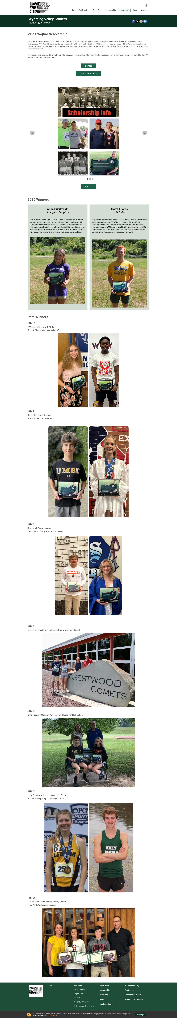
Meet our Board (106, 1004)
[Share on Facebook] (133, 21)
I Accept (140, 1014)
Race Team (97, 10)
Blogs (135, 10)
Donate (88, 66)
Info (73, 10)
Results (77, 998)
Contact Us (129, 990)
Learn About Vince (88, 73)
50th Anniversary (132, 986)
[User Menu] (146, 5)
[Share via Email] (141, 21)
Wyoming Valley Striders (48, 19)
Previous (34, 133)
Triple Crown (79, 994)
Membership (111, 10)
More (143, 10)
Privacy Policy (53, 1015)
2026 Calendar (80, 989)
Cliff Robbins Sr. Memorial (84, 1006)
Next (146, 133)
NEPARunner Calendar (134, 999)
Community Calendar (133, 995)
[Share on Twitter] (137, 21)
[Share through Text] (145, 21)
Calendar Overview (81, 1002)
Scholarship (124, 10)
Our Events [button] (83, 10)
